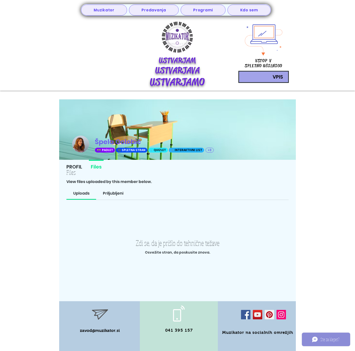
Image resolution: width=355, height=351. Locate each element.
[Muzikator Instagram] (281, 314)
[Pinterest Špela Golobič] (269, 314)
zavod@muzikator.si (100, 330)
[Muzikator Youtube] (257, 314)
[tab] (81, 193)
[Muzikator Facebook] (245, 314)
